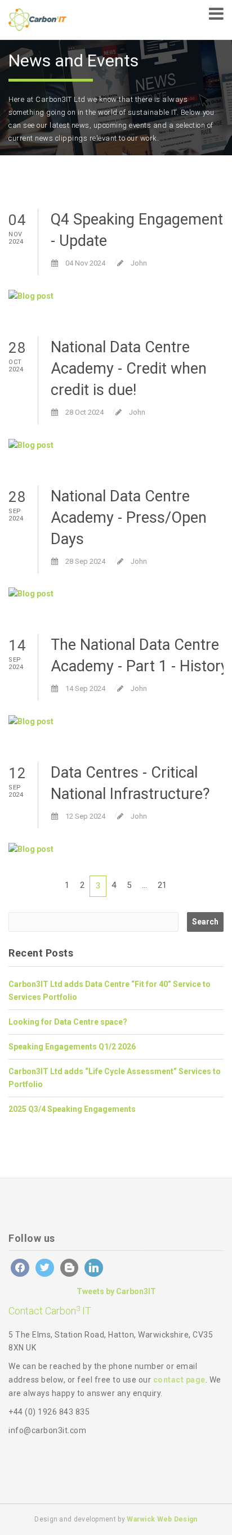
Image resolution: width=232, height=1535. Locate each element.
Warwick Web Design (162, 1519)
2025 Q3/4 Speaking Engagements (72, 1109)
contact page (179, 1379)
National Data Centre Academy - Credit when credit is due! (129, 368)
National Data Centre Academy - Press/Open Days (129, 517)
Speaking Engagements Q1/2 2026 (72, 1046)
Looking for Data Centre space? (67, 1021)
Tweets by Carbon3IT (116, 1291)
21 (162, 885)
